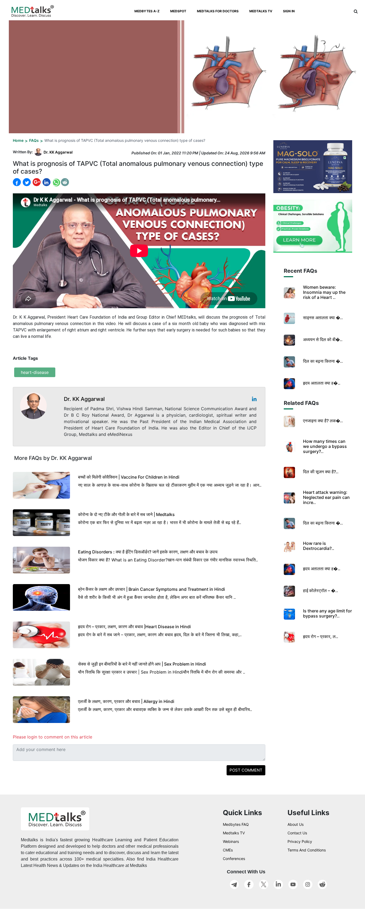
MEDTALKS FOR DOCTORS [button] (218, 11)
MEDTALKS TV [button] (260, 11)
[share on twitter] (26, 182)
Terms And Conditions (307, 850)
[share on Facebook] (17, 182)
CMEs (228, 850)
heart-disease (35, 372)
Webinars (231, 841)
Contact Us (297, 833)
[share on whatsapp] (55, 182)
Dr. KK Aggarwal (58, 152)
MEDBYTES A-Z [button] (147, 11)
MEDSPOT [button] (178, 11)
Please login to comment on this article (52, 737)
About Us (296, 824)
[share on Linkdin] (46, 182)
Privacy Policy (300, 841)
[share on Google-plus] (36, 182)
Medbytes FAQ (236, 824)
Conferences (234, 858)
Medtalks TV (234, 833)
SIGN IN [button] (289, 11)
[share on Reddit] (65, 182)
